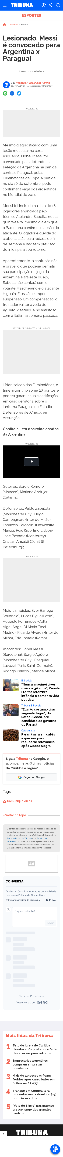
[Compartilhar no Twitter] (19, 93)
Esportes (31, 15)
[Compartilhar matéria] (50, 5)
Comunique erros (19, 801)
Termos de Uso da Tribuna (19, 838)
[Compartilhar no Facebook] (12, 93)
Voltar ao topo (15, 815)
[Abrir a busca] (58, 5)
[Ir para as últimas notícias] (43, 5)
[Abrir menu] (4, 5)
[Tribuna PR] (32, 1132)
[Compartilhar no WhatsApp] (5, 93)
